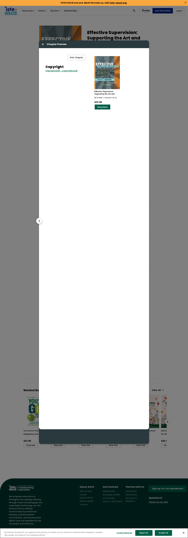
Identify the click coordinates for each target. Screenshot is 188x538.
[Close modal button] (42, 44)
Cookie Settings (124, 533)
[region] (94, 533)
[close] (185, 2)
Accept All (163, 533)
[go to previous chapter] (39, 221)
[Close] (184, 533)
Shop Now (102, 107)
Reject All (143, 533)
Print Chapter (76, 57)
